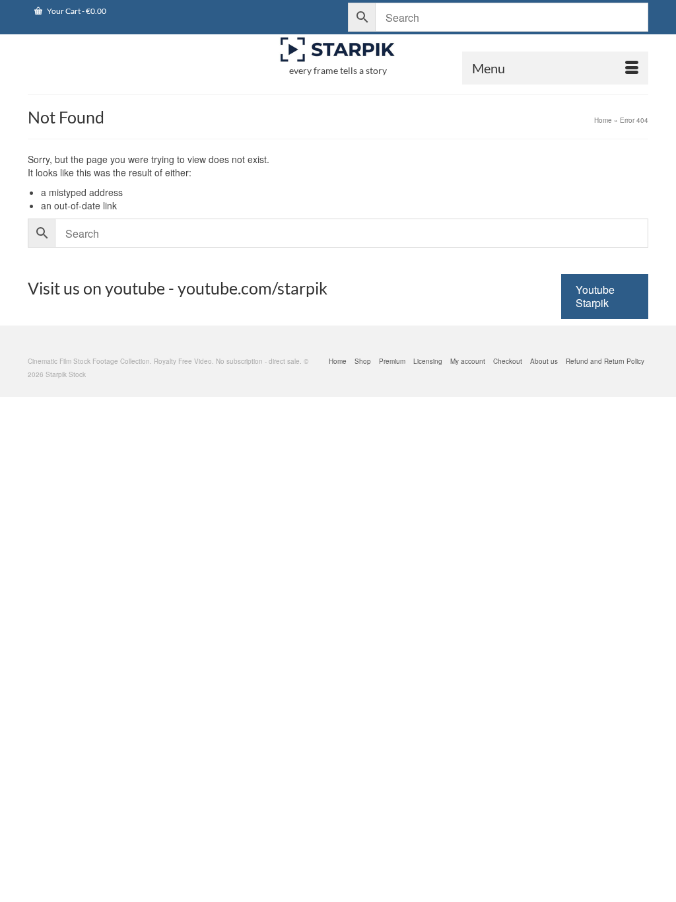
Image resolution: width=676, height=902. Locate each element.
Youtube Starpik (595, 296)
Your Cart (76, 11)
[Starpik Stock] (338, 50)
